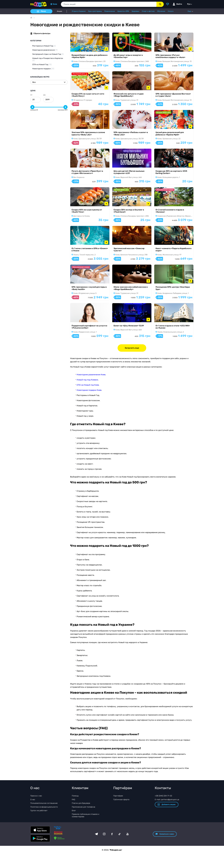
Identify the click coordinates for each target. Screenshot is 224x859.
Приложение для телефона (83, 807)
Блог (74, 810)
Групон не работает (38, 810)
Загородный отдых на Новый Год (48, 54)
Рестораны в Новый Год (44, 46)
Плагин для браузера (81, 803)
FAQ (73, 799)
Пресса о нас (36, 796)
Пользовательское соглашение (44, 803)
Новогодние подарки (43, 69)
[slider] (32, 107)
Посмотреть (79, 48)
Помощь (75, 796)
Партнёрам (118, 796)
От (31, 95)
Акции (59, 11)
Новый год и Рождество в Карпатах (47, 59)
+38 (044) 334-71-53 (163, 796)
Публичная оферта (121, 799)
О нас (32, 799)
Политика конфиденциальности (44, 807)
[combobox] (108, 4)
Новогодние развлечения (45, 50)
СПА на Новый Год (42, 64)
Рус (188, 4)
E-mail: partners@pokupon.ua (167, 799)
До (44, 95)
